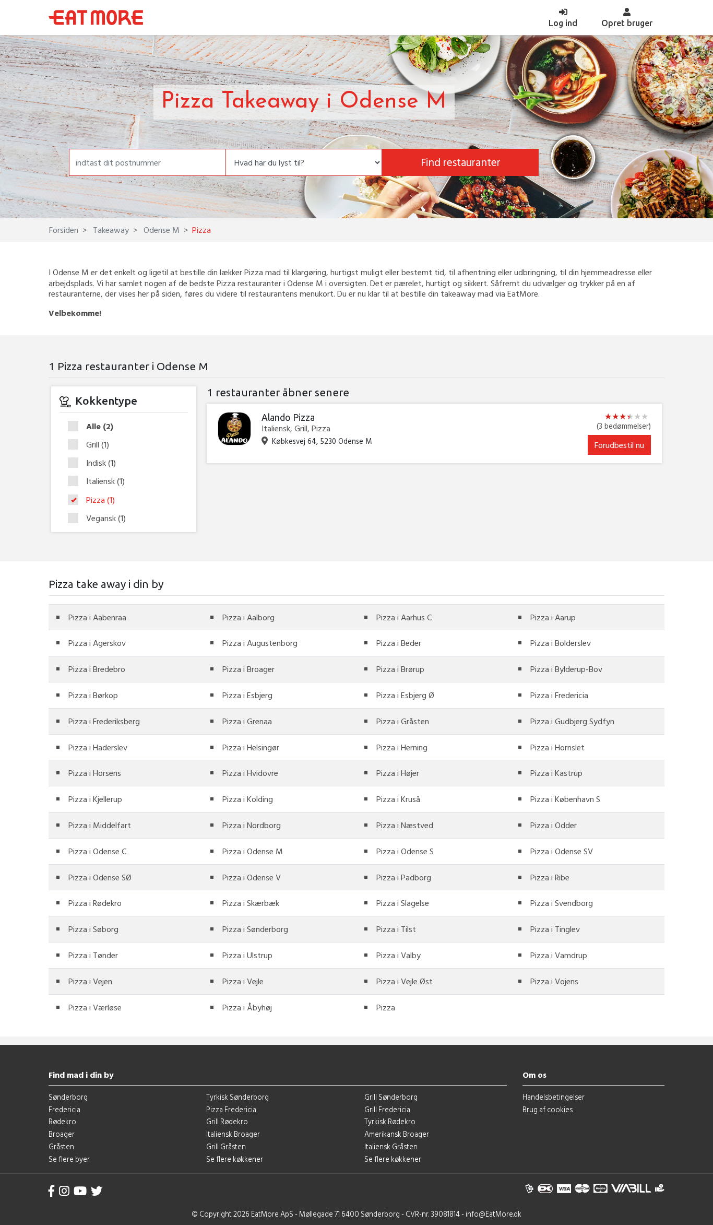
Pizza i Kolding (247, 799)
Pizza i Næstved (404, 825)
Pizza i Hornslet (557, 747)
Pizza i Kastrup (556, 773)
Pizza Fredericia (231, 1109)
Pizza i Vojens (554, 981)
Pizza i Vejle (243, 981)
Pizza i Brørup (400, 669)
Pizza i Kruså (398, 799)
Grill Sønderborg (391, 1096)
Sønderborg (68, 1096)
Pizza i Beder (398, 643)
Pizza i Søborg (93, 929)
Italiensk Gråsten (391, 1146)
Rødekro (62, 1121)
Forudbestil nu (619, 445)
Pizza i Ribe (549, 877)
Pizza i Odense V (251, 877)
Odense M (160, 229)
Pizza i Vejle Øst (404, 981)
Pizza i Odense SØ (100, 877)
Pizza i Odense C (97, 851)
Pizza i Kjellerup (95, 799)
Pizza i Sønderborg (255, 929)
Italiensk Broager (233, 1133)
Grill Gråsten (226, 1146)
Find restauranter (461, 162)
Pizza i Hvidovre (250, 773)
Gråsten (61, 1146)
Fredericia (64, 1109)
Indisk (101, 463)
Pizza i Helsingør (250, 747)
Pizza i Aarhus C (404, 617)
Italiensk (105, 481)
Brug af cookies (547, 1109)
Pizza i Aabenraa (97, 617)
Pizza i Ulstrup (247, 955)
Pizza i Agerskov (97, 643)
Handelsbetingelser (553, 1096)
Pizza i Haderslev (97, 747)
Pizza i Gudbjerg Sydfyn (572, 721)
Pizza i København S (565, 799)
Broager (62, 1133)
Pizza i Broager (248, 669)
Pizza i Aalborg (248, 617)
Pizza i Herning (401, 747)
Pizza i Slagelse (402, 903)
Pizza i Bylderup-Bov (566, 669)
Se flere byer (69, 1158)
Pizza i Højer (397, 773)
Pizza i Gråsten (402, 721)
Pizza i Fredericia (559, 695)
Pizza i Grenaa (247, 721)
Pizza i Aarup (553, 617)
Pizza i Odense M (252, 851)
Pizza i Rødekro (95, 903)
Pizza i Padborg (403, 877)
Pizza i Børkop (93, 695)
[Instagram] (64, 1190)
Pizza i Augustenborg (260, 643)
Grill (97, 445)
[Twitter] (96, 1190)
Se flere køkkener (234, 1158)
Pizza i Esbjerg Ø (405, 695)
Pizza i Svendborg (561, 903)
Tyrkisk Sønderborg (237, 1096)
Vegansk (106, 518)
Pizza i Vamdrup (558, 955)
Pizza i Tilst (396, 929)
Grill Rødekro (227, 1121)
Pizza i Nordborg (251, 825)
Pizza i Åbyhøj (247, 1007)
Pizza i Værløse (95, 1007)
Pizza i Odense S (405, 851)
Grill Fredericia (387, 1109)
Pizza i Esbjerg (247, 695)
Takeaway (110, 229)
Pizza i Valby (398, 955)
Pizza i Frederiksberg (104, 721)
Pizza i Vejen (90, 981)
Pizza (100, 500)
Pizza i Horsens (94, 773)
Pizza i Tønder (93, 955)
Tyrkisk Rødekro (389, 1121)
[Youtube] (80, 1190)
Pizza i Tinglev (555, 929)
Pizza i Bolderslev (560, 643)
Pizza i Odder (553, 825)
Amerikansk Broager (396, 1133)
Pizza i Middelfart (99, 825)
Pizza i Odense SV (561, 851)
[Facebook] (52, 1190)
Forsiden (63, 229)
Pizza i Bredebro (96, 669)
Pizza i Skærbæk (250, 903)
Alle (99, 426)
